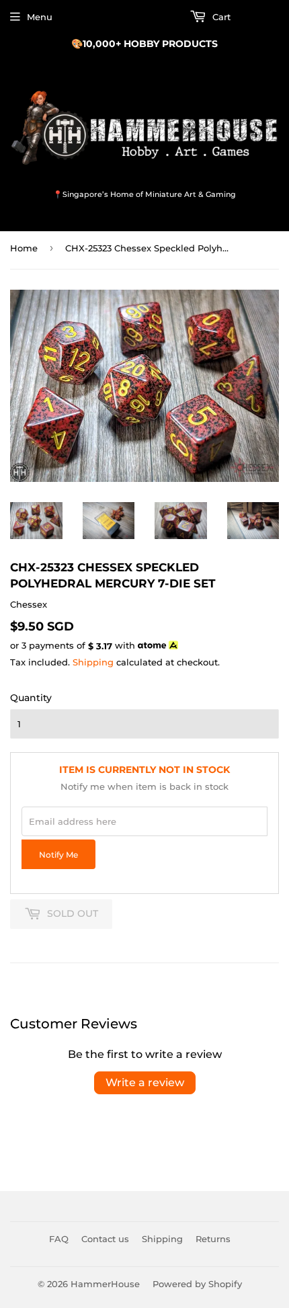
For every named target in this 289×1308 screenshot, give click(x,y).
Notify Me (58, 855)
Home (24, 248)
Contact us (105, 1238)
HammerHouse (105, 1283)
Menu (39, 16)
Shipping (93, 662)
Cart (220, 16)
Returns (213, 1238)
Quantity (31, 698)
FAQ (59, 1238)
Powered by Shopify (197, 1283)
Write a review (145, 1082)
